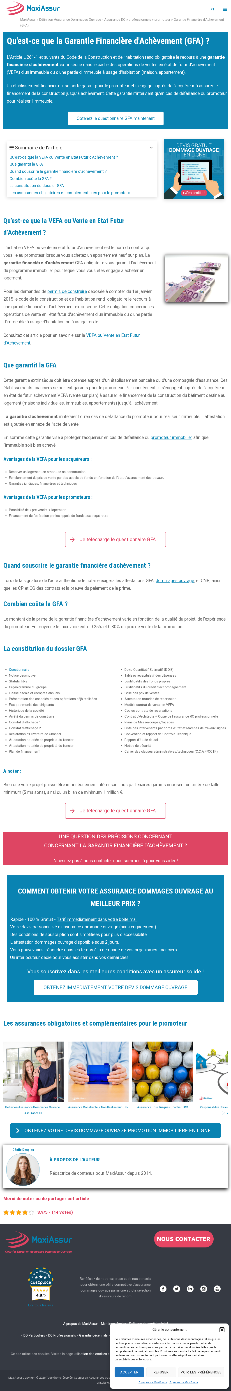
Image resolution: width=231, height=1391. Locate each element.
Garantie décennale (93, 1335)
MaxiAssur (28, 20)
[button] (222, 1330)
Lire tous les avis (40, 1305)
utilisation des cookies (90, 1354)
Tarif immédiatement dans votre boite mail (97, 919)
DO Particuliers (34, 1335)
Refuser (161, 1372)
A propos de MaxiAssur (153, 1382)
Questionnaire (19, 670)
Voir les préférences (201, 1372)
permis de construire (67, 291)
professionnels (140, 20)
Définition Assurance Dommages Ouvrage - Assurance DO (82, 20)
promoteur (162, 20)
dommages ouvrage (175, 580)
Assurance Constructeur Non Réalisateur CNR (98, 1107)
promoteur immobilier (171, 437)
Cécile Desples (23, 1150)
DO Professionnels (62, 1335)
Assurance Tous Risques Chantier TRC (162, 1107)
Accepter (129, 1372)
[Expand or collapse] (151, 147)
